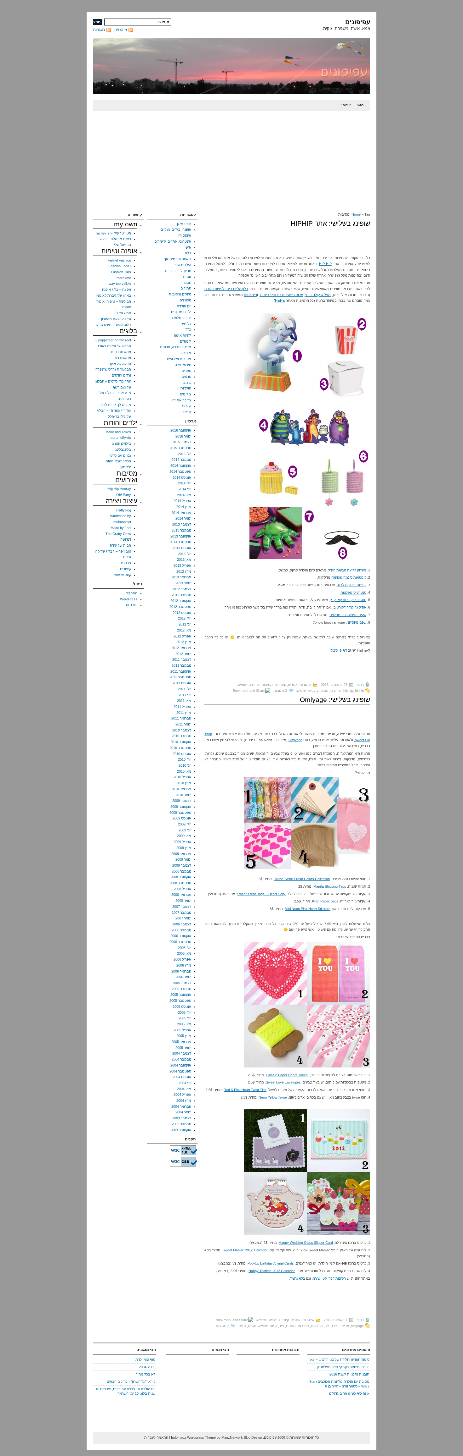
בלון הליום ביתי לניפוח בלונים (226, 289)
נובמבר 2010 (181, 736)
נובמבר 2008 (181, 871)
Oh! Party (123, 495)
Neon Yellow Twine (273, 1097)
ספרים (186, 370)
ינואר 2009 (183, 859)
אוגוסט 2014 (182, 477)
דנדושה (125, 539)
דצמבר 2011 (181, 659)
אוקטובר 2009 (180, 806)
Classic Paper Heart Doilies (287, 1075)
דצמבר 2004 (181, 1053)
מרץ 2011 (183, 712)
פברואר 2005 (181, 1042)
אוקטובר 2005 (180, 994)
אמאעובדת (123, 358)
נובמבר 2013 (181, 530)
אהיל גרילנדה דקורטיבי (349, 607)
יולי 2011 (184, 689)
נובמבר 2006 (181, 930)
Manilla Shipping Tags (329, 886)
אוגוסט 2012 (182, 613)
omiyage (357, 1326)
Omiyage (295, 740)
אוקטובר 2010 (180, 742)
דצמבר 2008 (181, 865)
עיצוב (272, 1320)
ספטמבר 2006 (180, 942)
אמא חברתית (121, 352)
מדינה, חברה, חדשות (175, 347)
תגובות (99, 29)
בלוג (188, 253)
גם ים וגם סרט (120, 455)
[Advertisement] (231, 158)
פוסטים (120, 29)
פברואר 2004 (181, 1106)
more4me (124, 278)
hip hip (348, 690)
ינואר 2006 (183, 977)
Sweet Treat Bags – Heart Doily (261, 894)
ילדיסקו (125, 467)
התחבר (131, 593)
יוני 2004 (185, 1083)
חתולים (185, 288)
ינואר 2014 (183, 518)
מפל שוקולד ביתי (318, 295)
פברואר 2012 (181, 648)
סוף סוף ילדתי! (144, 1359)
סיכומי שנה (183, 365)
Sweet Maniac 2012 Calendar (245, 1250)
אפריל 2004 (182, 1094)
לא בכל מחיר (145, 1374)
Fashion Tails (121, 272)
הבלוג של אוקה (120, 364)
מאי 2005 (184, 1024)
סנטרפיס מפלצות (353, 592)
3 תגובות (280, 690)
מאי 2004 (184, 1089)
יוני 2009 (185, 830)
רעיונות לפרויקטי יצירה (329, 1278)
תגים (242, 1326)
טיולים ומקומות (180, 294)
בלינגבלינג (123, 449)
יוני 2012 (185, 624)
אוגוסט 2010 (182, 754)
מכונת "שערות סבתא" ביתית (281, 295)
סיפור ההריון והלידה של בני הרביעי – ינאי (339, 1359)
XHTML (131, 605)
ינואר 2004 (183, 1112)
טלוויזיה (185, 300)
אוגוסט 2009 (182, 818)
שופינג (242, 685)
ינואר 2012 (183, 654)
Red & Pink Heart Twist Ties (245, 1090)
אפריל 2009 (182, 842)
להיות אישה (182, 335)
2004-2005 (147, 1367)
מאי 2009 (184, 836)
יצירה (335, 1326)
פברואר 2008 (181, 894)
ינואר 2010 (183, 795)
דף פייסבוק (338, 650)
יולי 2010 (184, 759)
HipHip (280, 300)
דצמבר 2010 (181, 730)
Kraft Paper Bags (325, 901)
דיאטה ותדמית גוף (177, 259)
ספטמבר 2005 (180, 1000)
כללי (188, 329)
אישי (188, 247)
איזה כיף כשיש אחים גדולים (349, 1393)
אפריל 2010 (182, 777)
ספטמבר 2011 (180, 677)
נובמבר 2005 (181, 989)
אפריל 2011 (182, 707)
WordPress (128, 599)
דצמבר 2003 (181, 1118)
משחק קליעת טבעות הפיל (347, 570)
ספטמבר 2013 (180, 542)
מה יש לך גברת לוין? (115, 405)
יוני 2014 (185, 489)
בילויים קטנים (121, 443)
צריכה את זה (181, 400)
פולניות (185, 388)
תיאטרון (185, 412)
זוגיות (187, 277)
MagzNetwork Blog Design (241, 1437)
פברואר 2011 (181, 718)
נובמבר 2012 (181, 595)
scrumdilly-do (121, 437)
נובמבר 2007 (181, 912)
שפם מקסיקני (356, 622)
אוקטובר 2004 (180, 1065)
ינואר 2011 (183, 724)
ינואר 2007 (183, 918)
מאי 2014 (184, 495)
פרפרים (125, 563)
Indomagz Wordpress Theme (193, 1437)
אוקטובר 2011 (180, 671)
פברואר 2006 (181, 971)
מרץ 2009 (183, 848)
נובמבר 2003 (181, 1124)
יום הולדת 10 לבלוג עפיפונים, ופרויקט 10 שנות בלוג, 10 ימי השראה (125, 1391)
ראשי (360, 105)
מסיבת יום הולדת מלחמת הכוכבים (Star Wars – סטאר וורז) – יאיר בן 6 (339, 1384)
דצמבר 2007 (181, 906)
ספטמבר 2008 (180, 883)
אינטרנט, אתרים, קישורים (293, 685)
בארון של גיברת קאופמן (113, 295)
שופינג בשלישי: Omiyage (335, 699)
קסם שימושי (122, 575)
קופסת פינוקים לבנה (351, 585)
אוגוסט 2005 (182, 1006)
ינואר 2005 (183, 1048)
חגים (187, 282)
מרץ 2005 (183, 1036)
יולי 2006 (184, 948)
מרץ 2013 (183, 571)
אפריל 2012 (182, 636)
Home (356, 214)
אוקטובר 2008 (180, 877)
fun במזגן (184, 224)
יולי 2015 (184, 454)
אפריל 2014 (182, 501)
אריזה (344, 1326)
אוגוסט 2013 (182, 548)
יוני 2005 (185, 1018)
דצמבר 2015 (181, 442)
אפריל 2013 (182, 565)
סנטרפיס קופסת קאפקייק (348, 600)
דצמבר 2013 (181, 524)
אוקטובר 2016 (180, 430)
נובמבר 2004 (181, 1059)
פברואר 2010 (181, 789)
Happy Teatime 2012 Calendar (272, 1271)
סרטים (186, 376)
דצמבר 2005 (181, 983)
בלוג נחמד (297, 1278)
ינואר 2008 (183, 900)
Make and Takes (118, 432)
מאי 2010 (184, 771)
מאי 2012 (184, 630)
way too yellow (120, 283)
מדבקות (317, 1326)
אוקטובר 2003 (180, 1130)
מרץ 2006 (183, 965)
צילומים (185, 394)
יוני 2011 (185, 695)
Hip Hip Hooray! (119, 489)
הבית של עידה (120, 545)
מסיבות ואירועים (261, 685)
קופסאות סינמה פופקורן (348, 577)
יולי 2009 (184, 824)
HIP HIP (325, 264)
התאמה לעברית (156, 1437)
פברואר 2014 (181, 513)
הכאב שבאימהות (118, 461)
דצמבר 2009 (181, 800)
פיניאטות (250, 295)
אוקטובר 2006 (180, 936)
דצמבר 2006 (181, 924)
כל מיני (186, 324)
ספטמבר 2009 (180, 812)
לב (327, 1326)
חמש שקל (124, 313)
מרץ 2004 (183, 1100)
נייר (281, 1326)
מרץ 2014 (183, 507)
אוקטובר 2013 (180, 536)
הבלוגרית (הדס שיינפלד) (112, 369)
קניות (311, 690)
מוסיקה (185, 353)
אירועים (335, 690)
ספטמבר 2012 (180, 607)
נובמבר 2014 (181, 459)
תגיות (252, 1326)
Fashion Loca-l (119, 266)
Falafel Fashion (119, 260)
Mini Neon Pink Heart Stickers (307, 909)
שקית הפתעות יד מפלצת (347, 615)
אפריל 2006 (182, 959)
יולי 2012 (184, 618)
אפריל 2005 (182, 1030)
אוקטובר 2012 (180, 601)
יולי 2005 (184, 1012)
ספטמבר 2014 (180, 471)
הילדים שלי (183, 265)
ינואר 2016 (183, 436)
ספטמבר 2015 (180, 448)
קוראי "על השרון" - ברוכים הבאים (131, 1381)
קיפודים (125, 569)
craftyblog (123, 510)
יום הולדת (184, 306)
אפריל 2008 (182, 889)
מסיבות (323, 690)
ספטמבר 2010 (180, 748)
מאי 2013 (184, 559)
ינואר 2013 (183, 583)
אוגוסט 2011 (182, 683)
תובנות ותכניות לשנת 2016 (349, 1374)
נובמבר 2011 (181, 665)
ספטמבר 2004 (180, 1071)
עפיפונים (357, 22)
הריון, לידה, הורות (178, 271)
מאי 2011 (184, 701)
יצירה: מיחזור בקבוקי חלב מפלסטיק (343, 1367)
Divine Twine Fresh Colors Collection (302, 879)
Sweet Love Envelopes (283, 1082)
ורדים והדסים (121, 375)
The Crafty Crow (118, 534)
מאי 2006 (184, 953)
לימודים (185, 341)
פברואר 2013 (181, 577)
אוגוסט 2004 (182, 1077)
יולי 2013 (184, 554)
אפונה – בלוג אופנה (116, 289)
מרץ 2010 (183, 783)
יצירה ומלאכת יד (179, 318)
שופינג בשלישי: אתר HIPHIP (330, 223)
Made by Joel (121, 528)
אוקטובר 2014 (180, 465)
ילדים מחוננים (181, 312)
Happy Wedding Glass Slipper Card (306, 1242)
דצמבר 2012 (181, 589)
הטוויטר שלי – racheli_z (113, 233)
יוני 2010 (185, 765)
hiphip (359, 690)
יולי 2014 (184, 483)
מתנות (291, 1326)
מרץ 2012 (183, 642)
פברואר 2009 (181, 854)
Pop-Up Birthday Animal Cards (271, 1263)
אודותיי (346, 105)
